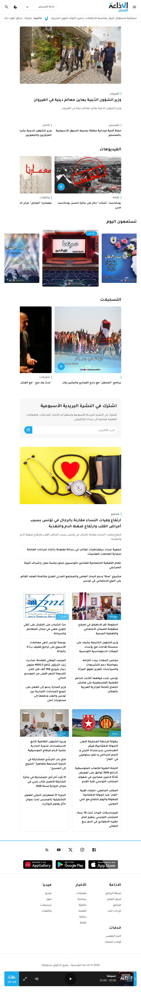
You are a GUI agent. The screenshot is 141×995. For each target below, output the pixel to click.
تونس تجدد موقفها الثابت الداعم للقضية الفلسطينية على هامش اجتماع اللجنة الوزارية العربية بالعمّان (96, 685)
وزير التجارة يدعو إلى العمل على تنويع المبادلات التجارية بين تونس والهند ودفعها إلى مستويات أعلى (46, 694)
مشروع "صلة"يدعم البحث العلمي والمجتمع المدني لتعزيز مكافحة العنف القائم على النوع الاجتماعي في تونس (71, 579)
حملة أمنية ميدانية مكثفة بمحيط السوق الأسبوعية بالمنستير (88, 133)
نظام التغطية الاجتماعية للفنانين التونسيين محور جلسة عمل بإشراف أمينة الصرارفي (72, 565)
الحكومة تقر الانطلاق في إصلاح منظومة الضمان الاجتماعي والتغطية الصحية (98, 629)
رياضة (115, 734)
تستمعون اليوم (121, 222)
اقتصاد (62, 617)
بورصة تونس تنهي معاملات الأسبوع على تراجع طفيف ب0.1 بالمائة (46, 647)
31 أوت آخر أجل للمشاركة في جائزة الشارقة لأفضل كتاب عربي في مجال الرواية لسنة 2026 (44, 782)
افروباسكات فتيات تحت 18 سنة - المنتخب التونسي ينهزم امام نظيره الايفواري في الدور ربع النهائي (97, 820)
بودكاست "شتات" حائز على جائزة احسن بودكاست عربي (89, 205)
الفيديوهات (110, 150)
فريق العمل (114, 899)
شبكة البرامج (113, 893)
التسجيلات (110, 300)
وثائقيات (46, 911)
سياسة (114, 617)
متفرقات (81, 893)
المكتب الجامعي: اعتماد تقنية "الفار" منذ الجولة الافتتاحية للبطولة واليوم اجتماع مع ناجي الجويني (98, 797)
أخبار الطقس (113, 936)
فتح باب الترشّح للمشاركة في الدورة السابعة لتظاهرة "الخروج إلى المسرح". (45, 764)
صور (49, 899)
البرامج (117, 905)
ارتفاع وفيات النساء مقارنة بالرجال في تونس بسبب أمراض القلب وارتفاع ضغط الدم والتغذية (75, 524)
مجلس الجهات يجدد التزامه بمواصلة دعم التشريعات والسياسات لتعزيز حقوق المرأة (98, 665)
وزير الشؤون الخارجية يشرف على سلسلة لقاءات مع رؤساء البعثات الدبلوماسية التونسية (97, 647)
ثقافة (116, 197)
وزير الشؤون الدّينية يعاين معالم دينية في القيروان (77, 100)
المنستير (114, 125)
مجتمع (115, 514)
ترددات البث (114, 911)
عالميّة (82, 905)
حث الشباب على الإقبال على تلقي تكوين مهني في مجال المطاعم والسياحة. (45, 629)
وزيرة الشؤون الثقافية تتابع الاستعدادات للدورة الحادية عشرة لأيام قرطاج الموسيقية (47, 746)
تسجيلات (46, 905)
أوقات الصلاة (113, 942)
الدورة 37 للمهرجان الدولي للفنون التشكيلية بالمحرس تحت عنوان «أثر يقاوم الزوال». (45, 800)
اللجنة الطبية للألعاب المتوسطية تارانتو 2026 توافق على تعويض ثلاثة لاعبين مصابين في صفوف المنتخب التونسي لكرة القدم (96, 775)
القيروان (114, 94)
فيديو (48, 893)
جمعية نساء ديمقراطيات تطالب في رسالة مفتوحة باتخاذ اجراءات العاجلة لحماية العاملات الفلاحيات (74, 552)
